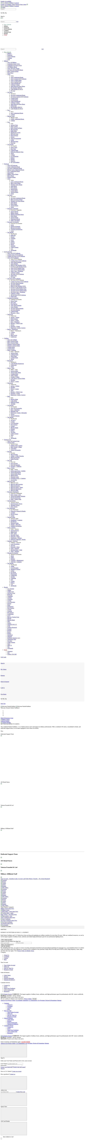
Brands (6, 33)
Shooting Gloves (15, 505)
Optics (12, 557)
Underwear (14, 336)
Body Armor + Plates (16, 447)
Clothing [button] (6, 338)
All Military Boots (12, 67)
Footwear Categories (12, 208)
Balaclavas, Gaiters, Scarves (18, 328)
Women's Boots (11, 177)
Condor (13, 421)
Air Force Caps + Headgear (18, 292)
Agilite (12, 566)
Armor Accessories (16, 450)
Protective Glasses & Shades (18, 511)
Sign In (2, 1068)
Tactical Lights (11, 517)
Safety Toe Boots (15, 220)
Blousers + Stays (15, 313)
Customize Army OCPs (13, 64)
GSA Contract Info (9, 990)
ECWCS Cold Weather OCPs (18, 266)
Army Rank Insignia (16, 262)
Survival (13, 545)
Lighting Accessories (16, 526)
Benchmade (14, 574)
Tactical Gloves (11, 500)
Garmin (13, 426)
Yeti (8, 647)
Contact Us (7, 985)
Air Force (9, 92)
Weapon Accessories (12, 553)
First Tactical (14, 424)
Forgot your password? (7, 1067)
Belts (8, 396)
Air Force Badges (15, 284)
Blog (5, 959)
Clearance (10, 651)
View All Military (12, 62)
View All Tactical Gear (13, 441)
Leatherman (14, 575)
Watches (13, 161)
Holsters (13, 559)
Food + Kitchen (15, 548)
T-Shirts (13, 114)
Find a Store (23, 4)
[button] (42, 12)
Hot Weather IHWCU (16, 88)
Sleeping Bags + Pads (16, 550)
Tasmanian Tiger (11, 639)
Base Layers (14, 335)
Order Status (7, 975)
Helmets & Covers (15, 132)
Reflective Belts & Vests (17, 152)
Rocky (12, 244)
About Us (6, 955)
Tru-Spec (13, 432)
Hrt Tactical (10, 612)
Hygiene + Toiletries (16, 466)
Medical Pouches (15, 457)
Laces (12, 231)
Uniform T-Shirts (15, 85)
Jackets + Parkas (15, 317)
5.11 (12, 249)
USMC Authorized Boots (17, 119)
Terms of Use (4, 1000)
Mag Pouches (14, 129)
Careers (6, 958)
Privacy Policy (28, 998)
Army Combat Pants (16, 82)
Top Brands (10, 232)
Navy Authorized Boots (17, 113)
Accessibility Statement (22, 1000)
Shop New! (10, 73)
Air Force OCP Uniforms (14, 278)
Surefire (13, 576)
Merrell (9, 618)
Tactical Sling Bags (16, 474)
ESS (12, 579)
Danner (13, 237)
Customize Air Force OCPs (14, 65)
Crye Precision (14, 423)
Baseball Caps (14, 411)
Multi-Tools (14, 532)
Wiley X (9, 645)
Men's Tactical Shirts (12, 342)
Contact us (12, 1074)
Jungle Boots (14, 189)
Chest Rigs (13, 448)
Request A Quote (8, 969)
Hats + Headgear (15, 322)
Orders (13, 4)
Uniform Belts (14, 150)
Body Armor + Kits (16, 495)
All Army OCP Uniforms (17, 274)
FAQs (5, 987)
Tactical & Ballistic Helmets (18, 496)
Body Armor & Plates (16, 128)
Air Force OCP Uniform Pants (19, 290)
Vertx (12, 435)
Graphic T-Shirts (15, 377)
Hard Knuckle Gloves (16, 503)
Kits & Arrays (14, 514)
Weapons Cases (15, 477)
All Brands (13, 250)
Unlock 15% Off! (12, 654)
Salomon (13, 246)
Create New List (20, 1091)
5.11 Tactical (10, 588)
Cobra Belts (14, 401)
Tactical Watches (15, 415)
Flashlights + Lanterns (16, 520)
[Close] (14, 1050)
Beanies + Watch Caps (16, 323)
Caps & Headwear (15, 83)
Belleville (13, 235)
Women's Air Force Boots (17, 201)
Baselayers (10, 360)
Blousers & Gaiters (16, 228)
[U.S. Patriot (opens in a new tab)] (4, 3)
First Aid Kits (14, 463)
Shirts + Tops (10, 368)
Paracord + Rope (15, 536)
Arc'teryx (13, 420)
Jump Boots (10, 173)
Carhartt (9, 597)
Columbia (9, 599)
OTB (8, 626)
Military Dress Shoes (12, 174)
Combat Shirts (14, 98)
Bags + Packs (10, 468)
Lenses (12, 515)
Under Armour (14, 247)
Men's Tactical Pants (12, 341)
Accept (34, 998)
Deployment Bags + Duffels (18, 471)
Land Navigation (15, 544)
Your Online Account (9, 965)
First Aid (13, 143)
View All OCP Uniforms (13, 253)
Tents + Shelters (15, 551)
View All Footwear (12, 165)
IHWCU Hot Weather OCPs (18, 265)
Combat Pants (14, 99)
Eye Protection (14, 156)
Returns (18, 4)
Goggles (13, 512)
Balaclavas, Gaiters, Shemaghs (19, 413)
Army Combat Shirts (16, 80)
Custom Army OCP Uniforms (15, 254)
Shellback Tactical (15, 569)
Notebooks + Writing (16, 538)
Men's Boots (10, 175)
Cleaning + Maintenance (17, 560)
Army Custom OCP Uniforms (18, 79)
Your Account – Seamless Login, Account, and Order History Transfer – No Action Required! (25, 878)
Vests (12, 390)
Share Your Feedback (9, 988)
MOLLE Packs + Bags (17, 487)
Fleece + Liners (15, 320)
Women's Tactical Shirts (13, 345)
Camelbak (13, 578)
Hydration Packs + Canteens (18, 478)
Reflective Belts (15, 402)
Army (8, 74)
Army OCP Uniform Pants (18, 269)
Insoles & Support (15, 226)
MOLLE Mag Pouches (17, 484)
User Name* (4, 1063)
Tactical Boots (14, 211)
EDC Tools (14, 533)
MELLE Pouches (15, 486)
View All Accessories (16, 408)
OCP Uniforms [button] (8, 252)
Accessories (10, 144)
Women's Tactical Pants (13, 344)
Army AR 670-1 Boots (13, 68)
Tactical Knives (15, 530)
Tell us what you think (6, 939)
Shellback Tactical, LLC (13, 638)
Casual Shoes (14, 190)
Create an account (16, 1071)
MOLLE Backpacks (16, 489)
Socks (12, 153)
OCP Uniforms (8, 29)
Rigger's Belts (14, 399)
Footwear (6, 27)
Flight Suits (14, 105)
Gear (8, 59)
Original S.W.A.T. (12, 624)
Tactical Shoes (14, 192)
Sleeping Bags (14, 141)
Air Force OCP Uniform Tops (18, 289)
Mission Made (14, 427)
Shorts (12, 359)
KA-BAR (13, 572)
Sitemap (59, 1000)
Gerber (12, 571)
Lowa (12, 240)
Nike (8, 621)
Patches (13, 159)
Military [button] (6, 61)
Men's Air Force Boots (16, 199)
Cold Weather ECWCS (17, 89)
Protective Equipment (13, 492)
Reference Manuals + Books (18, 539)
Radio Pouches (15, 459)
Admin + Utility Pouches (17, 456)
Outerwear (10, 314)
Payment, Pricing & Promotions (48, 1000)
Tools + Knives (11, 527)
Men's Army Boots (16, 183)
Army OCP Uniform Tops (17, 268)
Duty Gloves (14, 506)
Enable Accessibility (6, 1)
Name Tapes (14, 147)
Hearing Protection (16, 497)
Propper (13, 429)
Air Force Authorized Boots (18, 95)
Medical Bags (14, 475)
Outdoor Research (12, 627)
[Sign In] (42, 20)
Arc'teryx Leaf (11, 593)
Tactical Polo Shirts (16, 372)
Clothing (6, 30)
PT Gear (13, 91)
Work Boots (14, 216)
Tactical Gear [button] (7, 439)
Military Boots (14, 213)
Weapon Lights (15, 523)
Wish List (6, 966)
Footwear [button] (6, 164)
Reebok (13, 243)
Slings (12, 556)
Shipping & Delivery (9, 979)
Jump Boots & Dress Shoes (18, 86)
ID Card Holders (15, 162)
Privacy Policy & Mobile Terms (25, 951)
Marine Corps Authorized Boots (15, 170)
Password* (3, 1065)
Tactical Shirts (14, 371)
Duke (8, 605)
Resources (6, 991)
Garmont (13, 238)
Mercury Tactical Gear (13, 617)
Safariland (10, 635)
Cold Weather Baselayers (17, 363)
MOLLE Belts (14, 490)
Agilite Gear (10, 591)
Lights (12, 140)
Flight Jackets (14, 319)
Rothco (12, 430)
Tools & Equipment (16, 138)
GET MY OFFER (5, 946)
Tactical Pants (14, 353)
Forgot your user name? (19, 1067)
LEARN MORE (25, 1042)
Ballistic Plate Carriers (16, 445)
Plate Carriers (14, 126)
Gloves (12, 137)
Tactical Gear (7, 32)
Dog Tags (13, 149)
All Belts (13, 404)
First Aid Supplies (15, 465)
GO (17, 21)
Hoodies (13, 380)
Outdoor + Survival (12, 541)
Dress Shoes (14, 187)
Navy (8, 110)
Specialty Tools (15, 535)
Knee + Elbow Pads (16, 499)
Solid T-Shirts (14, 375)
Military (6, 26)
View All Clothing (12, 339)
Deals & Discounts (9, 978)
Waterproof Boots (15, 219)
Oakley (12, 241)
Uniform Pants (14, 354)
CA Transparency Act (34, 1000)
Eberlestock (10, 606)
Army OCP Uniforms (13, 257)
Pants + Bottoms (11, 350)
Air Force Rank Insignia (17, 283)
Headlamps (14, 521)
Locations (6, 956)
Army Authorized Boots (17, 77)
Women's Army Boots (16, 184)
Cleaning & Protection (16, 229)
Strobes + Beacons (15, 524)
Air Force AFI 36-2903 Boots (15, 70)
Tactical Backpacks (16, 472)
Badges (13, 158)
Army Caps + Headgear (17, 271)
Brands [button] (6, 587)
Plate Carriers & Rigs (12, 71)
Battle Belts (14, 131)
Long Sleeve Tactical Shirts (18, 378)
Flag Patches (14, 304)
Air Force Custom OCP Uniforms (19, 96)
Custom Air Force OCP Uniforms (16, 256)
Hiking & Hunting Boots (17, 214)
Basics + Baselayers (12, 329)
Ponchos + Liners (15, 326)
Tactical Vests (14, 125)
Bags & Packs (14, 135)
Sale (8, 653)
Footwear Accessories (13, 222)
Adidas (9, 590)
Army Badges (14, 263)
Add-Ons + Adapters (16, 562)
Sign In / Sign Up (8, 968)
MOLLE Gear (14, 134)
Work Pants (14, 356)
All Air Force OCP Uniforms (18, 295)
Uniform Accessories (12, 298)
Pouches (9, 451)
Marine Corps (11, 116)
